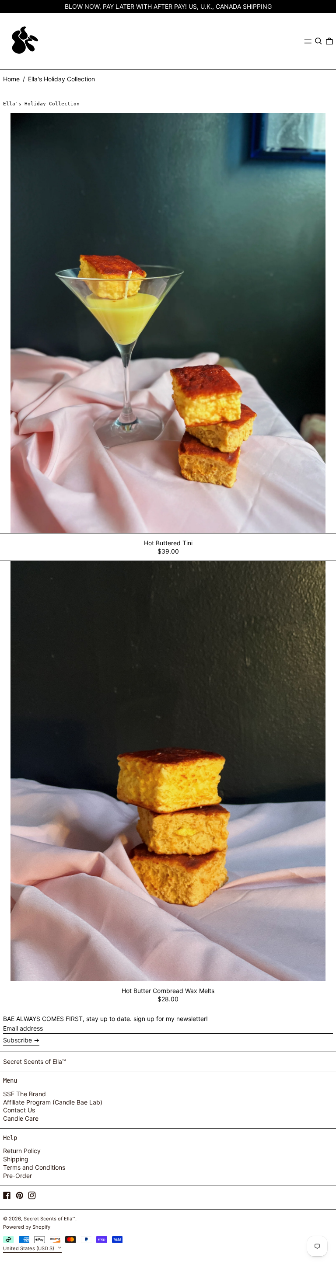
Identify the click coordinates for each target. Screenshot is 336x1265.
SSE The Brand (24, 1094)
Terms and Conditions (34, 1167)
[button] (318, 41)
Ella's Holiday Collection (61, 79)
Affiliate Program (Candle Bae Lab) (52, 1102)
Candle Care (20, 1118)
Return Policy (22, 1150)
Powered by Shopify (26, 1227)
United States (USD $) (29, 1248)
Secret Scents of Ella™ (34, 1061)
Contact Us (19, 1110)
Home (11, 79)
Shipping (15, 1159)
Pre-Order (17, 1175)
